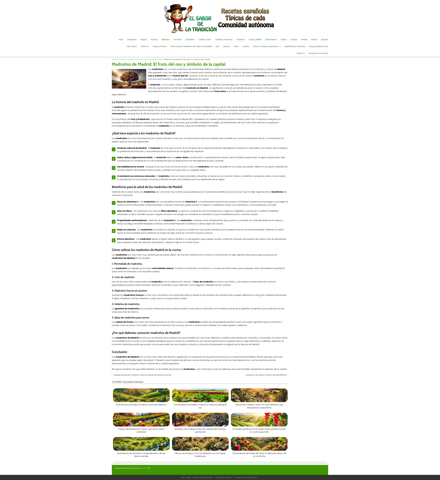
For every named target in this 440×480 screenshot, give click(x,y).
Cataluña (240, 39)
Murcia (314, 39)
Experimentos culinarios (294, 46)
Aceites (246, 46)
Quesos (226, 46)
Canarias (177, 39)
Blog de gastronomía (318, 46)
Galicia (283, 39)
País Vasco (132, 46)
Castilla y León (204, 39)
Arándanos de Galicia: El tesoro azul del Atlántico (266, 375)
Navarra (324, 39)
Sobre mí (300, 53)
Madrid (304, 39)
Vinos (236, 46)
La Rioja (294, 39)
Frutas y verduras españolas (265, 46)
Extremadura (271, 39)
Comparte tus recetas (318, 53)
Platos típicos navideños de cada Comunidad (191, 46)
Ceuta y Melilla (255, 39)
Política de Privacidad (202, 477)
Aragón (143, 39)
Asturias (154, 39)
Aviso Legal (186, 477)
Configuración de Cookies (245, 477)
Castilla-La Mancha (223, 39)
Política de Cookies (222, 477)
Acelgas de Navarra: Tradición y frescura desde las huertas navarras (142, 375)
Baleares (165, 39)
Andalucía (131, 39)
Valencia (145, 46)
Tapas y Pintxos (159, 46)
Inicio (121, 39)
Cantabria (189, 39)
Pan (217, 46)
